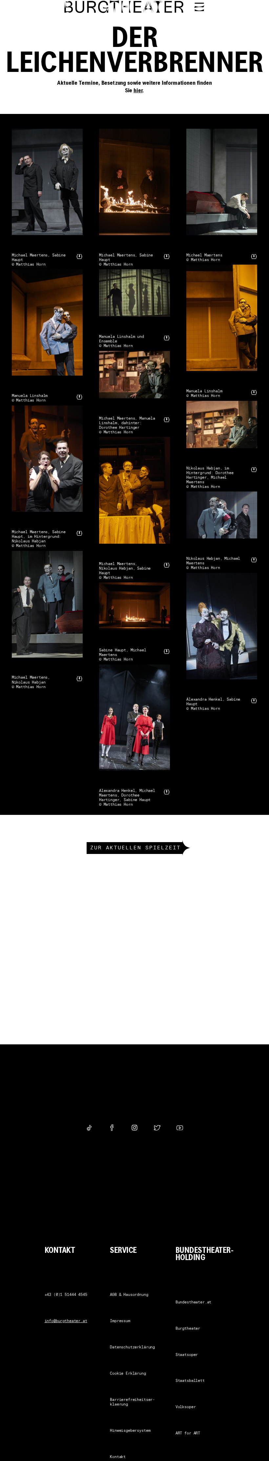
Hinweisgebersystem (130, 1431)
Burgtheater (188, 1329)
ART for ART (188, 1433)
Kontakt (118, 1457)
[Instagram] (134, 1128)
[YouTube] (180, 1128)
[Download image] (79, 256)
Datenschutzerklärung (132, 1347)
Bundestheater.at (194, 1302)
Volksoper (186, 1407)
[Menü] (199, 6)
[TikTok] (89, 1128)
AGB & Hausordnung (129, 1295)
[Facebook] (112, 1128)
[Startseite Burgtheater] (124, 6)
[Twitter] (157, 1128)
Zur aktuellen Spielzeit (135, 848)
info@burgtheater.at (66, 1321)
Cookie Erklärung (128, 1374)
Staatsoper (187, 1355)
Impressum (120, 1321)
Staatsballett (190, 1381)
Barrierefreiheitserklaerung (132, 1402)
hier (138, 91)
